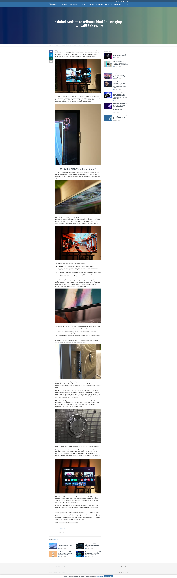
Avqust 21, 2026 (117, 89)
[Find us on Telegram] (119, 1)
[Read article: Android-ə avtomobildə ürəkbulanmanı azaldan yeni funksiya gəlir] (53, 554)
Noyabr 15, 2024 (91, 29)
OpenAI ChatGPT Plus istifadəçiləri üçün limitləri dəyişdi (92, 545)
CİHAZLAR (63, 45)
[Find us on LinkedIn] (127, 1)
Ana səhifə (51, 45)
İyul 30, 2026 (116, 100)
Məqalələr (117, 4)
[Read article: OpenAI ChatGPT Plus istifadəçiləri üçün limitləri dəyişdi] (80, 546)
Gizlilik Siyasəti (58, 1)
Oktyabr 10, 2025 (117, 57)
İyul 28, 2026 (116, 112)
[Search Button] (127, 4)
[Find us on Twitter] (125, 1)
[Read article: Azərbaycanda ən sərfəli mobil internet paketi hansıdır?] (108, 118)
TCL (60, 522)
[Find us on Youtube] (121, 1)
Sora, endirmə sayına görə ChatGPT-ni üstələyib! (120, 54)
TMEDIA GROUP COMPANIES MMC (59, 572)
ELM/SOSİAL (82, 4)
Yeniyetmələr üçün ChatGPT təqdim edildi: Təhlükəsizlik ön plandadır (120, 63)
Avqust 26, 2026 (62, 548)
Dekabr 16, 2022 (117, 120)
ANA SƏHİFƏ (64, 4)
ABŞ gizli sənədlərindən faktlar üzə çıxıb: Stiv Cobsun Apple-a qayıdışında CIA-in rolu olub (119, 84)
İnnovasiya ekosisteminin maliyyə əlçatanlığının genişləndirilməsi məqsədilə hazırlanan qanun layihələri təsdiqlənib (120, 107)
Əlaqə (63, 1)
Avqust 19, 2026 (117, 66)
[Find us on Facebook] (116, 1)
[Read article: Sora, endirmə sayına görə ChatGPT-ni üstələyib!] (108, 56)
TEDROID (83, 29)
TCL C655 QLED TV (67, 522)
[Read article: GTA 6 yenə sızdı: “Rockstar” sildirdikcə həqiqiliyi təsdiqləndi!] (108, 76)
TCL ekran (75, 522)
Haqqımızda (51, 1)
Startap (90, 4)
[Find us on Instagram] (118, 1)
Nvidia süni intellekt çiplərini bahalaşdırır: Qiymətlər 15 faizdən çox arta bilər (93, 553)
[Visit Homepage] (53, 4)
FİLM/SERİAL (108, 4)
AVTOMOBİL (99, 4)
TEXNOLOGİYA (73, 4)
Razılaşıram (108, 576)
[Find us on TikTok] (123, 1)
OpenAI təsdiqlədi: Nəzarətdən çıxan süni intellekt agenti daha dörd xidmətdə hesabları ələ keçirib (120, 95)
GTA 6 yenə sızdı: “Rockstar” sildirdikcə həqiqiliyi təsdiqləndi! (119, 75)
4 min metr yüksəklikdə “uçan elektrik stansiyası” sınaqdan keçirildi (65, 545)
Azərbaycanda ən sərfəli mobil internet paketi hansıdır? (120, 117)
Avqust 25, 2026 (89, 556)
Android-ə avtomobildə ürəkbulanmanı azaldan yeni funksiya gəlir (65, 553)
